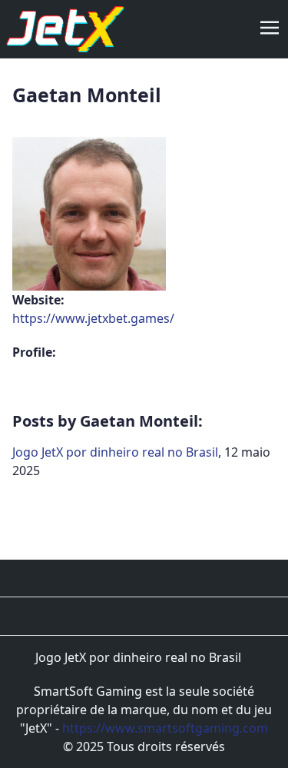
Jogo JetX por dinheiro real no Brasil (115, 452)
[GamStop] (183, 616)
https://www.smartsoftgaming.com (165, 728)
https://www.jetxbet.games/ (93, 318)
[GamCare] (157, 616)
